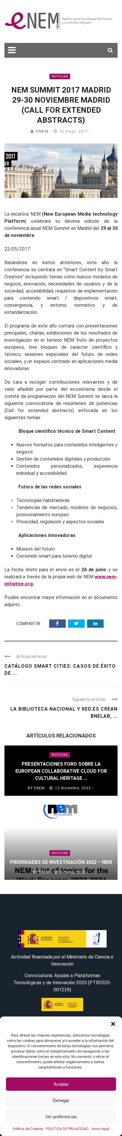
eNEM (42, 131)
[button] (113, 1024)
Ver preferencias (61, 1116)
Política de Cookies (28, 1129)
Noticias (60, 76)
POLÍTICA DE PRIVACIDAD (67, 1129)
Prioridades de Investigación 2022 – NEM (61, 862)
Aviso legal (100, 1129)
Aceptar (61, 1084)
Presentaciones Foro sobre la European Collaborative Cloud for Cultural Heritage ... (61, 771)
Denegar (61, 1100)
